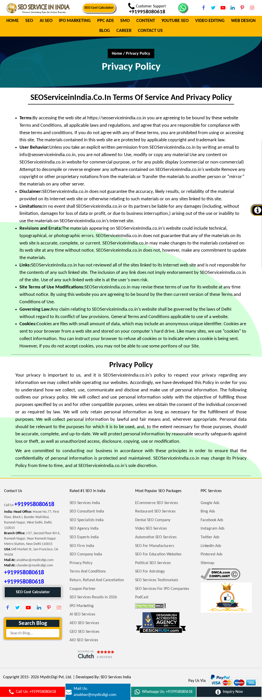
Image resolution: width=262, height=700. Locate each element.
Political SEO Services (153, 563)
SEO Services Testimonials (156, 580)
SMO (125, 21)
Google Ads (210, 503)
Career (124, 31)
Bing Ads (208, 511)
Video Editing (209, 21)
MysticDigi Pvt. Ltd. (56, 677)
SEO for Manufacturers (154, 546)
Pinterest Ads (211, 554)
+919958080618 (34, 504)
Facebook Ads (212, 520)
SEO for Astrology (150, 571)
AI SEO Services (82, 614)
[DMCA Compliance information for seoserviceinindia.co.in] (220, 574)
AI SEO (46, 21)
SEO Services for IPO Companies (162, 589)
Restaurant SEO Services (155, 511)
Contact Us (150, 31)
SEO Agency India (84, 529)
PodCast (141, 597)
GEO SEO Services (84, 632)
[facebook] (203, 8)
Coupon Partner (83, 589)
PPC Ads (105, 21)
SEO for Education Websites (158, 554)
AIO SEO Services (84, 640)
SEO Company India (86, 554)
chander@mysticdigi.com (34, 565)
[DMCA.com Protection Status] (150, 606)
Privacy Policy (81, 563)
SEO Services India (85, 503)
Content (145, 21)
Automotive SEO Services (156, 537)
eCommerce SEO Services (156, 503)
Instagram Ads (212, 529)
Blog (104, 31)
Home (12, 21)
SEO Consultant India (87, 511)
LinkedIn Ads (211, 546)
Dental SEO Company (152, 520)
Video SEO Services (151, 529)
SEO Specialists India (87, 520)
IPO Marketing (75, 21)
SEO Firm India (82, 546)
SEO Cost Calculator (99, 8)
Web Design (243, 21)
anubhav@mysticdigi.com (34, 560)
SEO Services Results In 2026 (93, 597)
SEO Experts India (84, 537)
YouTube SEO (175, 21)
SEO (29, 21)
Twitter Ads (210, 537)
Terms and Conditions (88, 571)
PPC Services (211, 491)
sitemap (207, 563)
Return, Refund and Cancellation (97, 580)
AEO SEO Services (84, 623)
